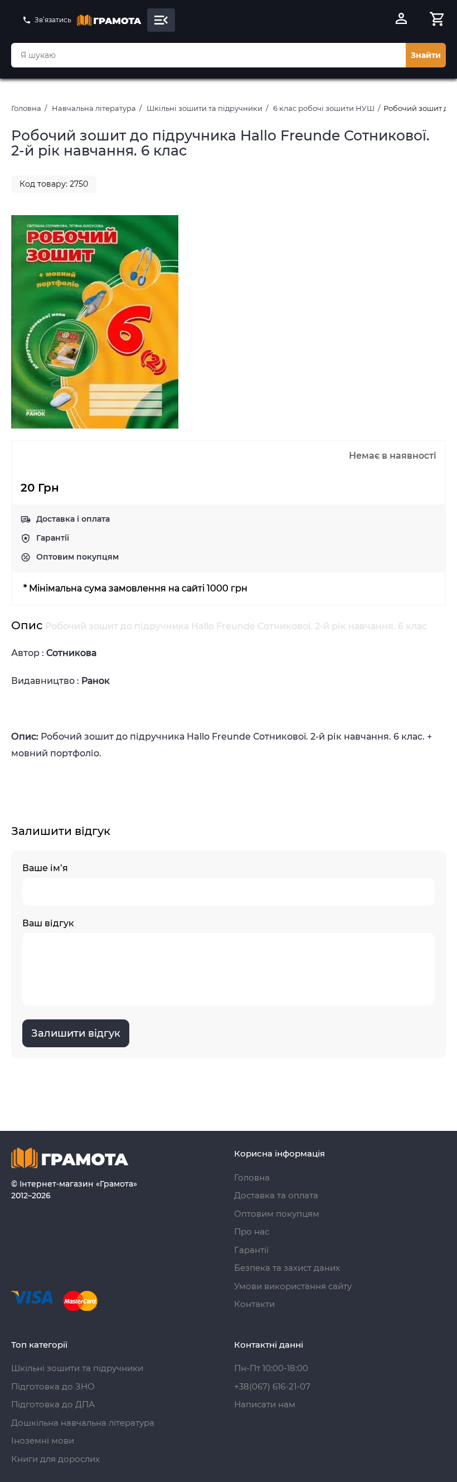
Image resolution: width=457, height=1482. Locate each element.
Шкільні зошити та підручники (204, 108)
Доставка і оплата (73, 519)
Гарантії (52, 538)
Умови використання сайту (293, 1286)
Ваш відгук (48, 923)
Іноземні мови (42, 1440)
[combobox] (208, 55)
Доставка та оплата (276, 1195)
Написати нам (264, 1404)
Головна (26, 108)
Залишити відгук (75, 1033)
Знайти (426, 55)
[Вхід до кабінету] (401, 20)
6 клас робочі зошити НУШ (324, 108)
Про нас (251, 1231)
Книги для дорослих (55, 1459)
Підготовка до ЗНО (53, 1386)
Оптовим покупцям (77, 557)
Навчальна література (94, 108)
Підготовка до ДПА (53, 1404)
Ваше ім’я (45, 868)
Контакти (254, 1304)
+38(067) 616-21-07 (272, 1386)
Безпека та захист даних (287, 1267)
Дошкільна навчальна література (82, 1422)
